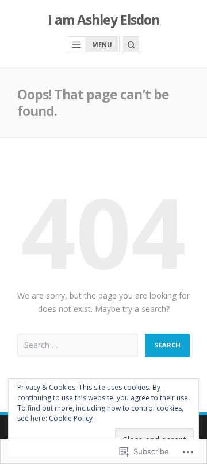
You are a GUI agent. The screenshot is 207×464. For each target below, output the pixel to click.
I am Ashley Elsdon (104, 20)
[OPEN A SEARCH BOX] (131, 44)
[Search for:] (77, 345)
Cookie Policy (71, 418)
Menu (102, 44)
